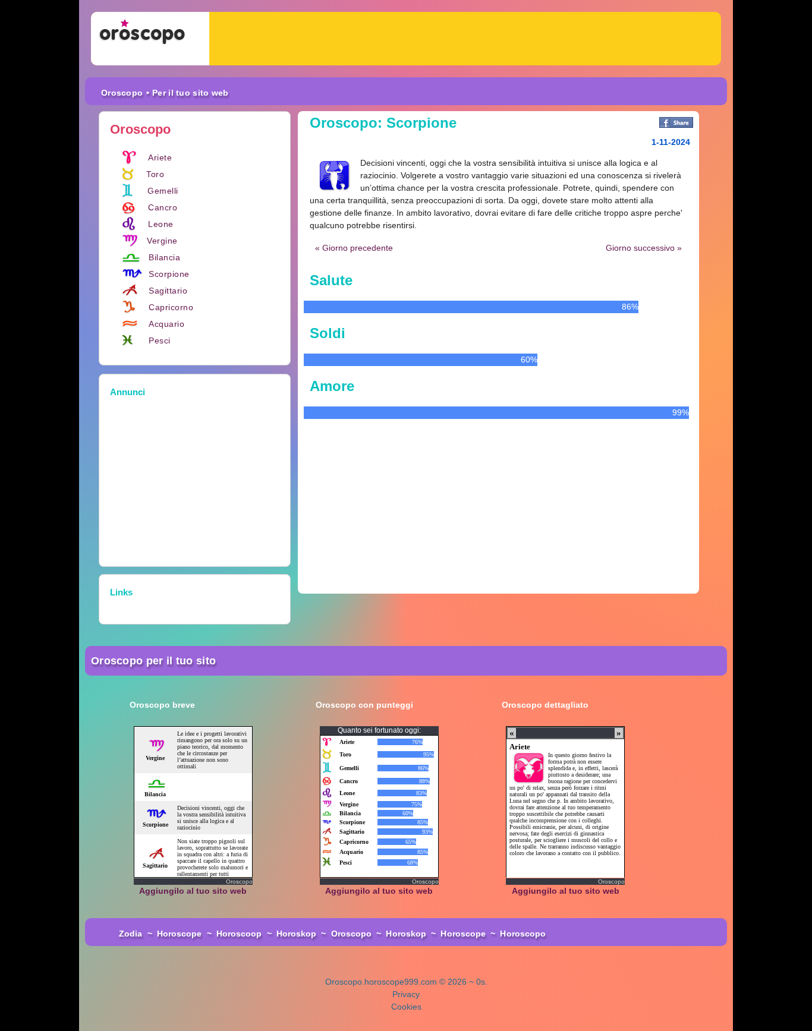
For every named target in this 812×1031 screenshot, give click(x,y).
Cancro (162, 207)
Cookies (406, 1006)
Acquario (166, 324)
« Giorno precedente (354, 248)
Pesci (160, 340)
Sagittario (168, 290)
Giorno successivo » (644, 248)
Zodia (131, 933)
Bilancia (164, 257)
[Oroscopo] (150, 38)
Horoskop (296, 933)
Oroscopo (122, 92)
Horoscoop (239, 933)
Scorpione (169, 274)
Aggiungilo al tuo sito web (193, 891)
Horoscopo (523, 933)
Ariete (160, 157)
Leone (161, 224)
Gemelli (162, 191)
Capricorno (171, 307)
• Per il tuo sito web (187, 92)
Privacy (406, 994)
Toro (155, 174)
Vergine (162, 240)
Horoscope (179, 933)
